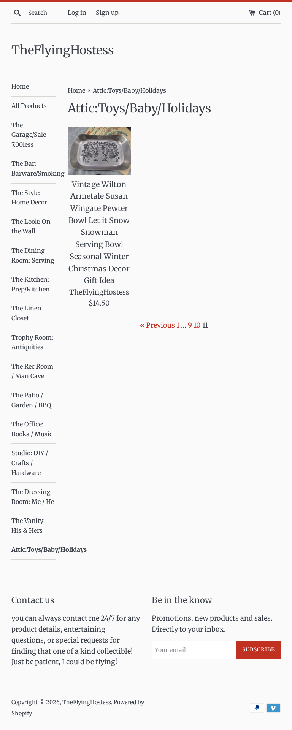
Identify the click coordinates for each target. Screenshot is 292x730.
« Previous (157, 325)
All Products (29, 105)
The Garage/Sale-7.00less (30, 134)
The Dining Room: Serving (32, 255)
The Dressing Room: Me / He (32, 496)
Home (20, 86)
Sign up (107, 12)
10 (197, 325)
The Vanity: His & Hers (28, 525)
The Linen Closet (26, 313)
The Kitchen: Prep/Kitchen (30, 284)
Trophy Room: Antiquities (32, 342)
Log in (77, 12)
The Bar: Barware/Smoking (33, 168)
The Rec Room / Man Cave (32, 371)
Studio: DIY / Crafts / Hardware (29, 462)
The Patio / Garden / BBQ (31, 400)
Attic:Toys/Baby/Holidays (33, 549)
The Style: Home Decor (29, 197)
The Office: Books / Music (31, 429)
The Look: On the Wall (31, 226)
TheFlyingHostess (62, 50)
